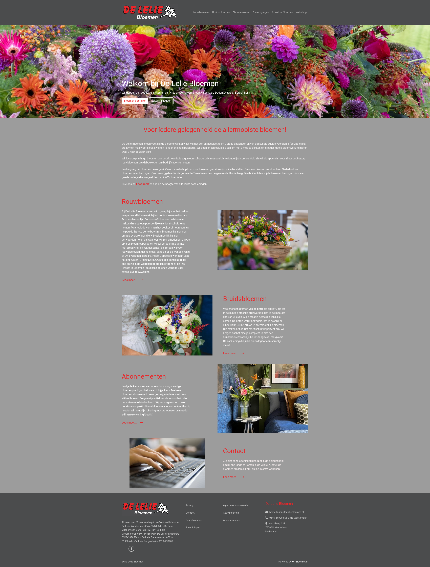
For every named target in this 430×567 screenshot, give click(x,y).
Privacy (190, 505)
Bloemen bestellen (135, 100)
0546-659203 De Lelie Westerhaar (288, 517)
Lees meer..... (130, 280)
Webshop (301, 12)
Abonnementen (241, 12)
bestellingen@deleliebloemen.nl (286, 512)
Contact (190, 512)
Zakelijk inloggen (161, 100)
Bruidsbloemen (221, 12)
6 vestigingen (261, 12)
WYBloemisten (300, 561)
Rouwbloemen (201, 12)
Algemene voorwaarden (236, 505)
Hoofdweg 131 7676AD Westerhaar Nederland (276, 527)
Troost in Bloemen (282, 12)
